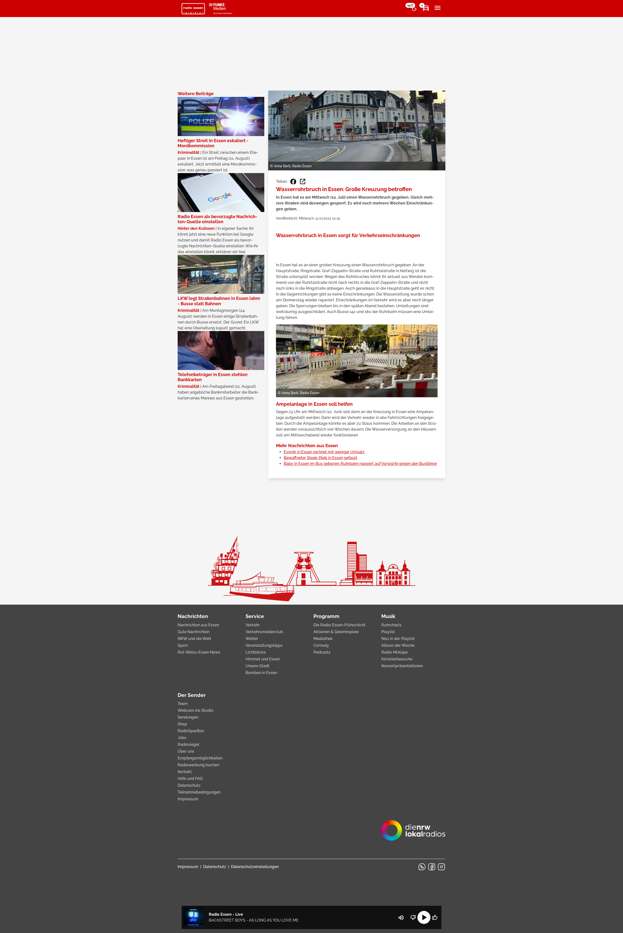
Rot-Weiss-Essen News (199, 652)
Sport (183, 645)
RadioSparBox (191, 731)
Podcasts (321, 652)
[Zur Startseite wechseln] (193, 9)
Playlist (388, 631)
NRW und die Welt (194, 638)
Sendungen (188, 717)
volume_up (401, 917)
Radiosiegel (188, 744)
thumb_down (413, 917)
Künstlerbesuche (396, 659)
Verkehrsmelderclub (264, 631)
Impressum (188, 799)
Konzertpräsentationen (402, 666)
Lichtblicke (256, 652)
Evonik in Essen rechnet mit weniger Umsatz (324, 452)
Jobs (182, 737)
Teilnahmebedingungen (199, 792)
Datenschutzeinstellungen (255, 866)
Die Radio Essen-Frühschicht (339, 625)
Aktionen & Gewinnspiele (336, 631)
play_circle (424, 917)
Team (183, 703)
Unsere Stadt (257, 666)
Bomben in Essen (261, 672)
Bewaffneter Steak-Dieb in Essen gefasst (320, 457)
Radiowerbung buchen (198, 765)
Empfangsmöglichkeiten (200, 758)
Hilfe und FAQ (190, 778)
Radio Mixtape (394, 652)
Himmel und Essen (263, 659)
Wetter (252, 638)
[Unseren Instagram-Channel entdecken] (441, 867)
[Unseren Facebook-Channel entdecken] (432, 867)
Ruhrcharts (391, 625)
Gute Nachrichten (194, 631)
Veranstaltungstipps (264, 645)
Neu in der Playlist (398, 638)
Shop (182, 724)
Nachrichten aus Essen (198, 625)
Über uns (186, 751)
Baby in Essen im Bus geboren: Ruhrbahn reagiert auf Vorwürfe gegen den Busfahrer (360, 463)
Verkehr (253, 625)
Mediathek (323, 638)
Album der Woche (397, 645)
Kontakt (185, 771)
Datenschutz (189, 785)
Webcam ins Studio (195, 710)
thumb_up (435, 917)
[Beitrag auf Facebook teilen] (293, 182)
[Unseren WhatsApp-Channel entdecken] (422, 867)
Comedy (321, 645)
